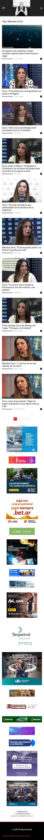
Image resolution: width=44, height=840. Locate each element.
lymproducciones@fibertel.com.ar (22, 816)
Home (4, 18)
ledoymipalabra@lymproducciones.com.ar (16, 836)
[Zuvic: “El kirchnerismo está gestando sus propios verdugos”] (22, 76)
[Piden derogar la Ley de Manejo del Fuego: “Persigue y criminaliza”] (22, 310)
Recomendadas (7, 244)
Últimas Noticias (7, 360)
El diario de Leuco (7, 58)
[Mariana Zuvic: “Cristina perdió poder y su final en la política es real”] (22, 231)
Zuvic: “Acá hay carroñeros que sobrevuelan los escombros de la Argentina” (17, 207)
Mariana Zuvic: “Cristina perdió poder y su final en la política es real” (21, 248)
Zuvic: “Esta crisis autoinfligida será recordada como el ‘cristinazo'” (19, 129)
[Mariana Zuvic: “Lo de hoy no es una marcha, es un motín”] (22, 348)
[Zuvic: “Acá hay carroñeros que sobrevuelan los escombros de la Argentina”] (22, 190)
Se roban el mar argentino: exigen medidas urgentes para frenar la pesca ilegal (20, 53)
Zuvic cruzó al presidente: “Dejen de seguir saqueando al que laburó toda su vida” (20, 404)
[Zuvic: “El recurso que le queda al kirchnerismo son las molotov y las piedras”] (22, 270)
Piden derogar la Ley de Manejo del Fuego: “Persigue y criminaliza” (18, 326)
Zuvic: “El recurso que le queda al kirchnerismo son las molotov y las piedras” (18, 287)
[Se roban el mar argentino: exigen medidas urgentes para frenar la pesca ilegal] (22, 36)
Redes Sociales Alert (8, 47)
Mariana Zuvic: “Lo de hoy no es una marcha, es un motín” (19, 364)
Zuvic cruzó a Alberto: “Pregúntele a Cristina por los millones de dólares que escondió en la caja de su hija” (21, 168)
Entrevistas (5, 87)
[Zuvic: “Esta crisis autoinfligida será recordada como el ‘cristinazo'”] (22, 113)
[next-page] (28, 419)
